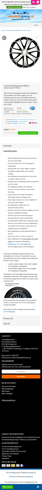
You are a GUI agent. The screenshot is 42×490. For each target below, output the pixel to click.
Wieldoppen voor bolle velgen (18, 244)
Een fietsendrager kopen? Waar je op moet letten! (19, 440)
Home (3, 30)
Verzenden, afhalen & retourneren (14, 451)
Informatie (7, 146)
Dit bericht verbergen (14, 7)
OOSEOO (12, 477)
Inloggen (36, 25)
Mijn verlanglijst (7, 393)
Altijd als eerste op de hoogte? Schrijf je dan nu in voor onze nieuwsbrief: (16, 366)
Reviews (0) (8, 318)
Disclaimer (5, 458)
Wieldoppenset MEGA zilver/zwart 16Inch (19, 30)
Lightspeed (29, 477)
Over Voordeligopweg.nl (10, 449)
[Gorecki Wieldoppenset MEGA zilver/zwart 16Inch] (4, 38)
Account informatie (9, 386)
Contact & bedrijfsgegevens (11, 446)
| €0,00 (8, 487)
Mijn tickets (6, 391)
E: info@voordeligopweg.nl (11, 346)
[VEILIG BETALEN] (13, 466)
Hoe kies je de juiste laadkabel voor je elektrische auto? (21, 437)
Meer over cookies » (29, 7)
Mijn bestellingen (8, 389)
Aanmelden (21, 376)
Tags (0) (6, 324)
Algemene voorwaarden (10, 454)
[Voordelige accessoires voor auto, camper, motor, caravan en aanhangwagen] (21, 16)
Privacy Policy (6, 456)
